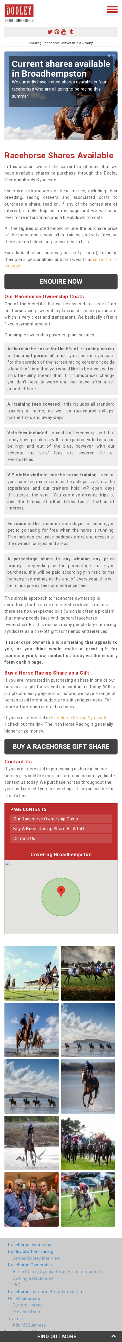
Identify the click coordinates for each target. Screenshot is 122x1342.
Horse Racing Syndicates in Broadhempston (56, 1271)
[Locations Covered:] (7, 9)
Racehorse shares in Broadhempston (45, 1291)
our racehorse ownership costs (45, 819)
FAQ (16, 1285)
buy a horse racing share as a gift (48, 828)
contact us (24, 838)
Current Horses (27, 1305)
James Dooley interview (36, 1258)
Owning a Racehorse (33, 1278)
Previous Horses (28, 1311)
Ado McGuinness (29, 1325)
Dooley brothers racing (30, 1251)
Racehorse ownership (30, 1244)
